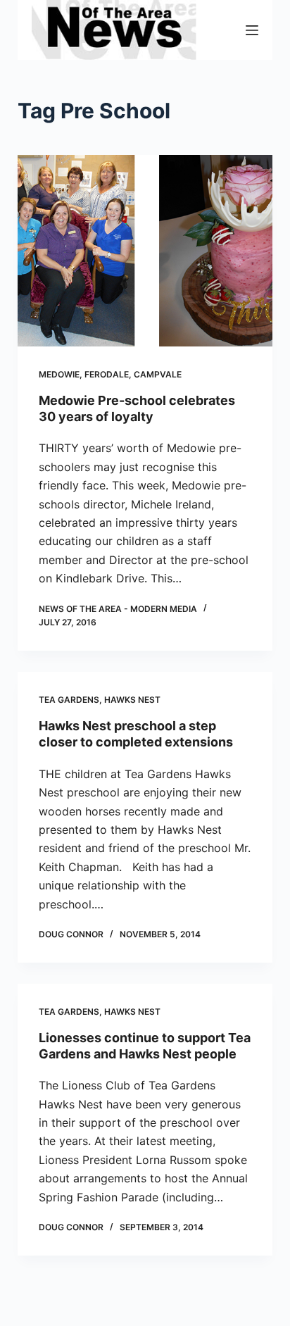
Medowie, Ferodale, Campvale (110, 374)
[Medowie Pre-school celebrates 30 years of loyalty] (145, 250)
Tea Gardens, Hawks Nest (99, 699)
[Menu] (252, 30)
